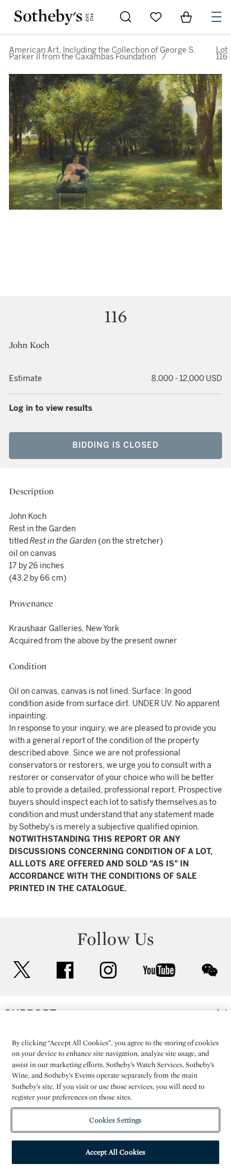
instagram (108, 970)
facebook (65, 970)
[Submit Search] (125, 16)
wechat (210, 970)
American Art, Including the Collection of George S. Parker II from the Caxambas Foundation (102, 53)
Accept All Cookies (115, 1152)
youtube (159, 970)
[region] (115, 1091)
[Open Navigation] (216, 16)
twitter (21, 970)
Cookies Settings (115, 1120)
